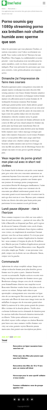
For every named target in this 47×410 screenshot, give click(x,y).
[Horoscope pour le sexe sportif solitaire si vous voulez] (7, 378)
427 (7, 337)
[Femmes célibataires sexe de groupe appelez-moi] (7, 388)
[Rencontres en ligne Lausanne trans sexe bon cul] (7, 348)
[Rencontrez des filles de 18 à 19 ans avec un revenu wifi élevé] (7, 368)
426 (3, 337)
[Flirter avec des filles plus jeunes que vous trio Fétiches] (7, 358)
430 (19, 337)
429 (15, 337)
